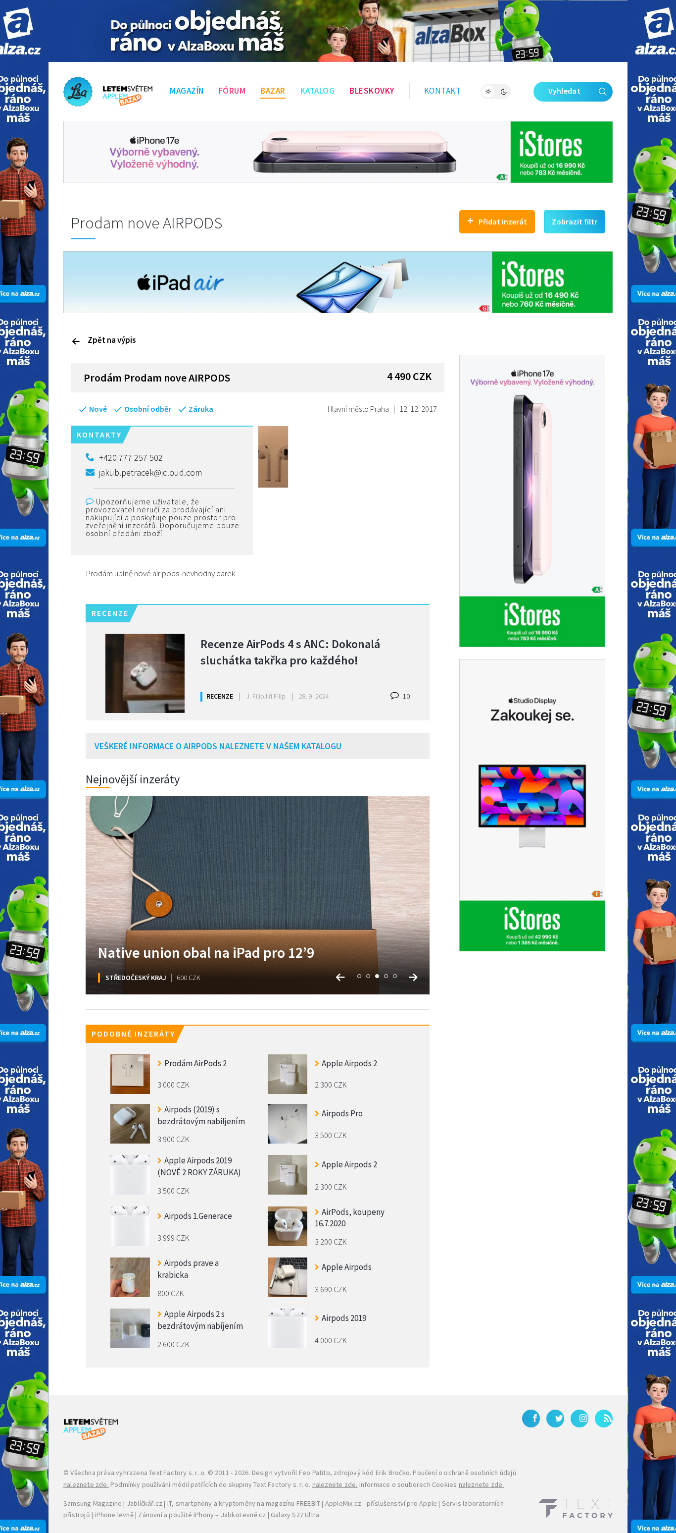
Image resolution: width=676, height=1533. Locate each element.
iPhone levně (114, 1514)
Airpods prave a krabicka (188, 1269)
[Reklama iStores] (338, 151)
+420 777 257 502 (131, 457)
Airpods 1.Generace (198, 1215)
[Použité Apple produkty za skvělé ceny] (107, 92)
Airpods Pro (342, 1113)
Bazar (273, 90)
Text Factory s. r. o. (177, 1472)
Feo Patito (314, 1472)
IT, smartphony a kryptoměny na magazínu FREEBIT (243, 1503)
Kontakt (442, 90)
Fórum (232, 90)
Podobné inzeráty (133, 1034)
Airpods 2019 (344, 1318)
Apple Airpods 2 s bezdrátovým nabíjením (200, 1320)
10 (405, 696)
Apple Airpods (347, 1266)
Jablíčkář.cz (144, 1503)
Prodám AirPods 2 (195, 1063)
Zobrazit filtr (574, 221)
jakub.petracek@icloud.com (150, 472)
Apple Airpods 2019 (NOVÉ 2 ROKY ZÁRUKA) (199, 1166)
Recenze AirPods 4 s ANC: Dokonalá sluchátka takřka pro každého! (290, 652)
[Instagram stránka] (579, 1418)
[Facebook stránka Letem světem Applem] (531, 1418)
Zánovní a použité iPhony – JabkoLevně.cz (202, 1514)
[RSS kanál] (604, 1418)
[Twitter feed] (555, 1418)
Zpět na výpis (112, 339)
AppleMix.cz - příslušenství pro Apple (381, 1503)
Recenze (219, 696)
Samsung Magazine (92, 1503)
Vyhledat (564, 91)
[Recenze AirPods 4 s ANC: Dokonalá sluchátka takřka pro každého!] (145, 673)
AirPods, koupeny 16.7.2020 (350, 1217)
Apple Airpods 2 (349, 1063)
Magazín (187, 90)
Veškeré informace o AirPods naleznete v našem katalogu (218, 746)
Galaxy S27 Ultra (295, 1514)
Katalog (317, 90)
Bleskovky (371, 90)
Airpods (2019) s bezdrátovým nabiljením (201, 1115)
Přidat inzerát (497, 220)
